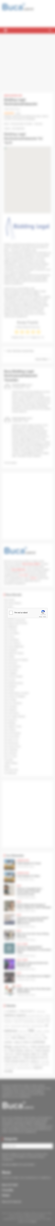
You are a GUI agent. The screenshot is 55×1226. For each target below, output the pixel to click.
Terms (44, 616)
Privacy (40, 616)
